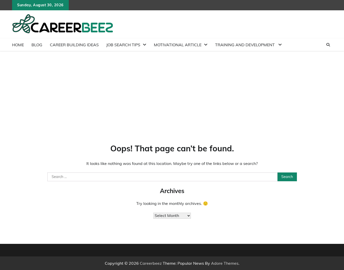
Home (18, 44)
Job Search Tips (123, 44)
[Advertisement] (172, 89)
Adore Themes (224, 263)
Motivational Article (177, 44)
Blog (36, 44)
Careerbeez (151, 263)
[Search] (328, 45)
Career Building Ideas (74, 44)
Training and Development (245, 44)
